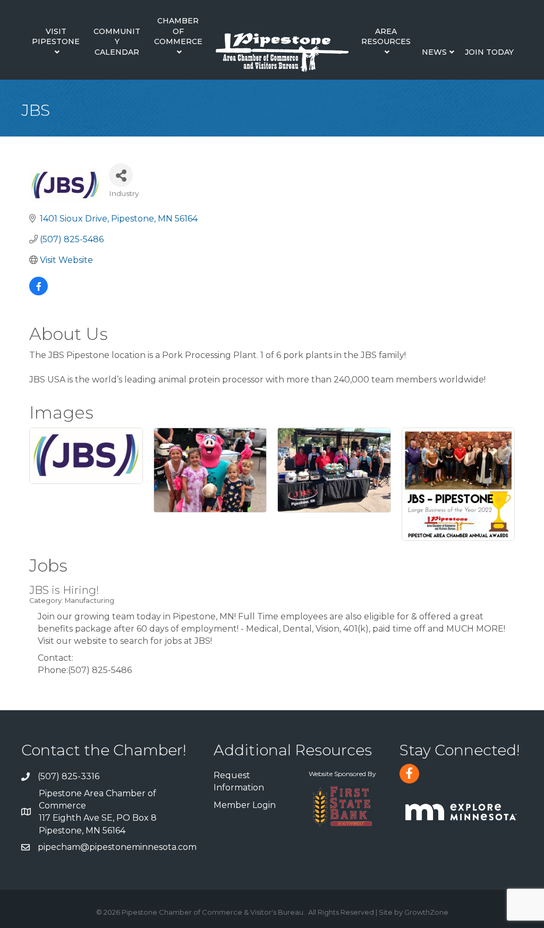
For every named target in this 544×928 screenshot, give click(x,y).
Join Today (489, 52)
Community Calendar (117, 42)
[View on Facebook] (38, 292)
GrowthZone (426, 912)
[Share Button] (121, 175)
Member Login (245, 805)
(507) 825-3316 (68, 776)
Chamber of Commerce (178, 31)
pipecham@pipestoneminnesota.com (117, 847)
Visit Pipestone (56, 37)
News (434, 52)
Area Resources (386, 37)
